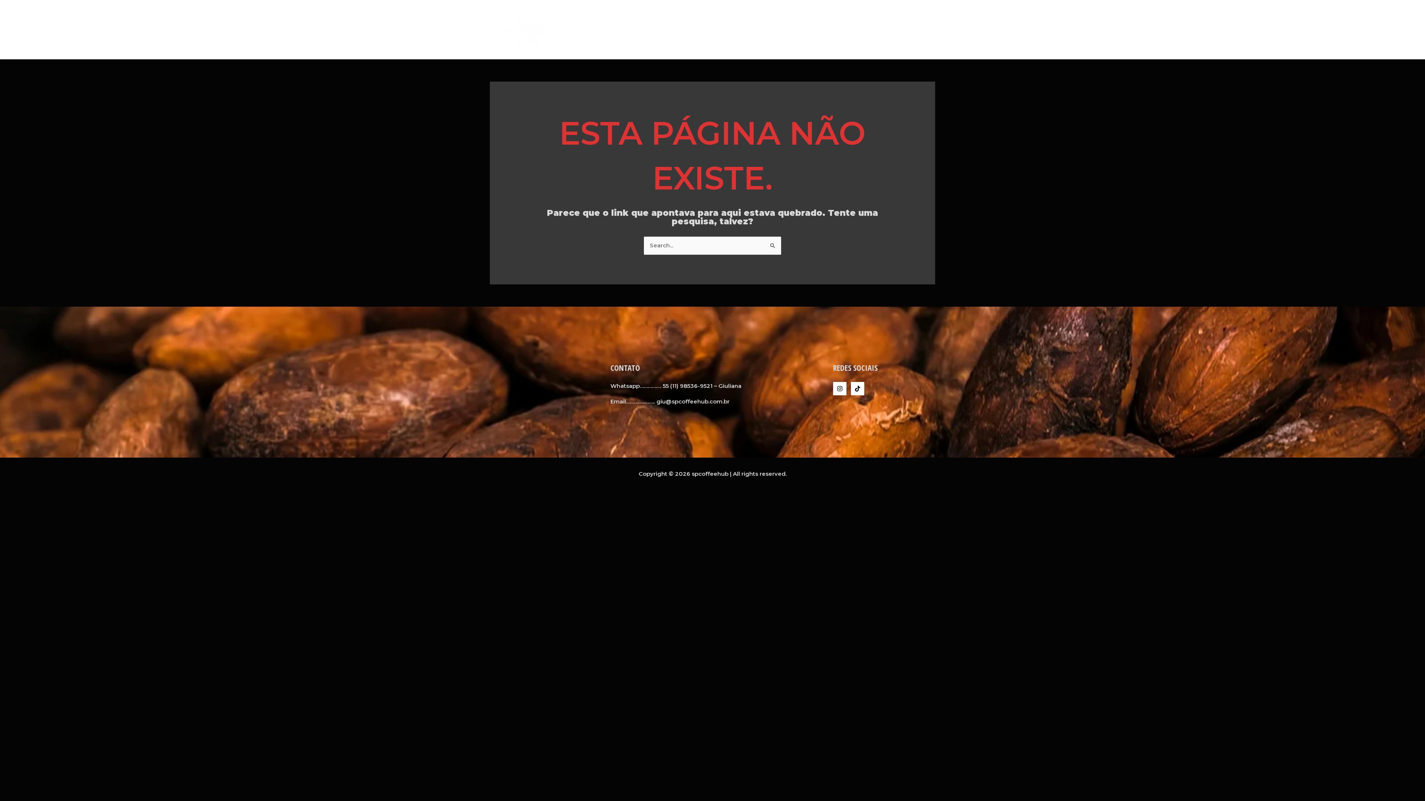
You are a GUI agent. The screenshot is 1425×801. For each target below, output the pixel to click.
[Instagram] (839, 388)
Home (773, 29)
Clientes (870, 29)
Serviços (835, 29)
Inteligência (912, 29)
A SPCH (801, 29)
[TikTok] (857, 388)
